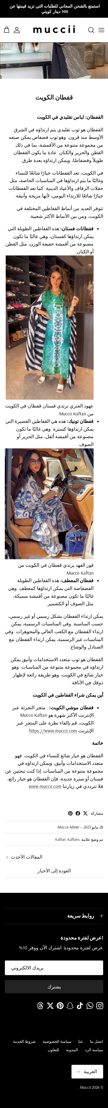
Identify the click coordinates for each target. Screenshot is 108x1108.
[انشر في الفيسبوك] (78, 813)
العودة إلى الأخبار (54, 871)
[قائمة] (101, 30)
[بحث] (88, 30)
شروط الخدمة (24, 1041)
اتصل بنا (96, 1041)
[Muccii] (54, 30)
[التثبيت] (70, 813)
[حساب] (19, 30)
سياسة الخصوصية (57, 1041)
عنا (80, 1041)
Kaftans (74, 839)
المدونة (72, 1049)
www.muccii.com (45, 786)
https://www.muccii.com (53, 731)
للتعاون (53, 1049)
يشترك (54, 987)
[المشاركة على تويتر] (85, 813)
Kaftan (60, 839)
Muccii (85, 1087)
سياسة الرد (94, 1049)
